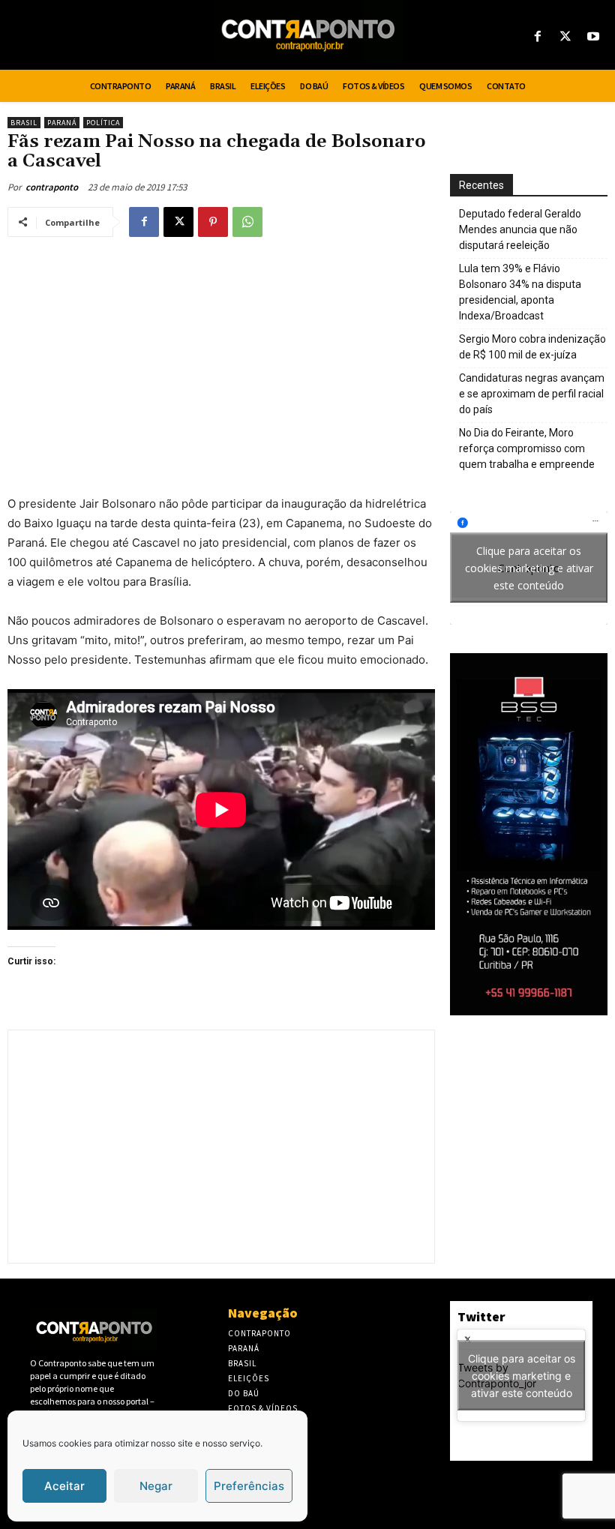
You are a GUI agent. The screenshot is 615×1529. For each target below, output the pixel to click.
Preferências (249, 1486)
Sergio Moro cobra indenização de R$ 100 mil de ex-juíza (532, 347)
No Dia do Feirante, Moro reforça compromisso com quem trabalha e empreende (527, 448)
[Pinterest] (213, 222)
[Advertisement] (221, 358)
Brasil (24, 122)
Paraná (61, 122)
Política (103, 122)
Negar (156, 1486)
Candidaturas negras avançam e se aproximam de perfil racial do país (531, 393)
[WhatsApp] (247, 222)
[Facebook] (537, 37)
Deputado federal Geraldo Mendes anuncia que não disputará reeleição (520, 229)
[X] (566, 37)
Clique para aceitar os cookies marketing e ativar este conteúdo (529, 568)
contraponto (52, 187)
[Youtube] (594, 37)
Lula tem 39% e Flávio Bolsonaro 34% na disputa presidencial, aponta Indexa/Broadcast (520, 292)
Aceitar (64, 1486)
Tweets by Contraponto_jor (516, 1375)
